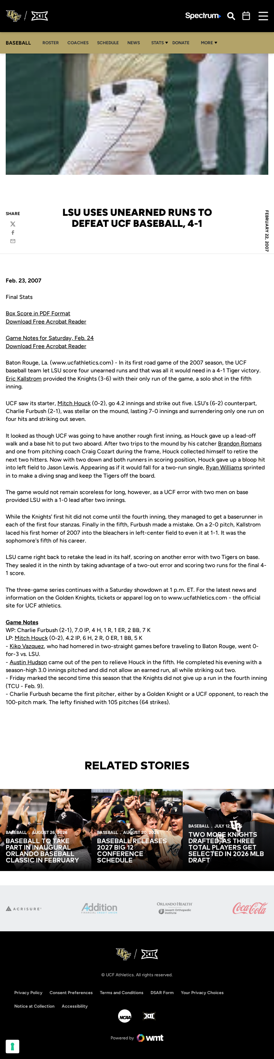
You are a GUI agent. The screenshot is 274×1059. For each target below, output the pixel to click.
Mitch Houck (74, 403)
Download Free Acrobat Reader (46, 321)
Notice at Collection (34, 1006)
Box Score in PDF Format (38, 313)
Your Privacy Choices (202, 992)
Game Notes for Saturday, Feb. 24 (50, 338)
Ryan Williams (224, 467)
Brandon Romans (240, 443)
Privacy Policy (28, 992)
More (207, 42)
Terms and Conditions (121, 992)
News (133, 42)
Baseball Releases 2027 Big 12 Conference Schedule (132, 851)
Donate (183, 42)
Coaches (77, 42)
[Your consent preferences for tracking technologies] (12, 1046)
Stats (157, 42)
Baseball (16, 832)
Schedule (108, 42)
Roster (50, 42)
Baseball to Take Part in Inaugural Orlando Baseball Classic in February (42, 851)
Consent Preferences (71, 992)
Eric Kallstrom (24, 378)
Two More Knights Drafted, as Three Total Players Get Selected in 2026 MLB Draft (226, 848)
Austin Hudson (28, 662)
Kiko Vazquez (27, 646)
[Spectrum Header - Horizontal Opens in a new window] (203, 16)
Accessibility (75, 1006)
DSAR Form (162, 992)
